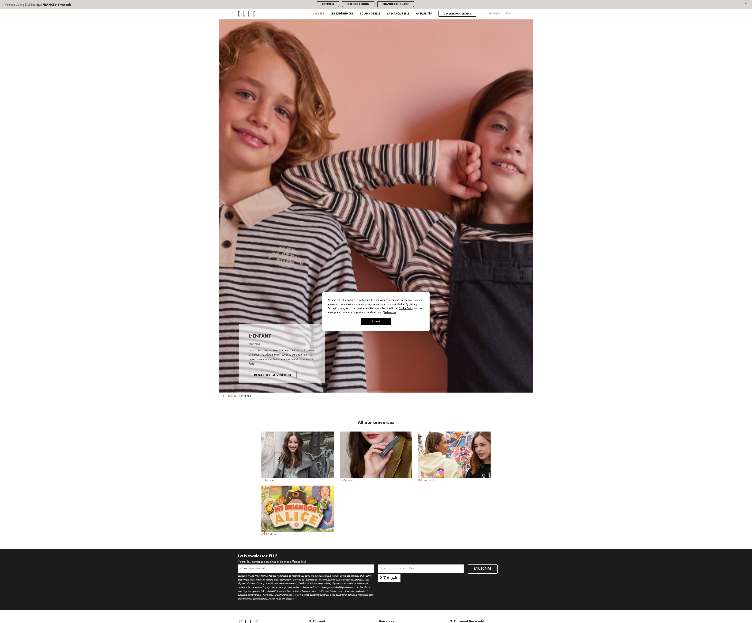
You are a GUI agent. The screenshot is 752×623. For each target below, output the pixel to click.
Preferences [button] (390, 312)
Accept (376, 321)
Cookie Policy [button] (406, 308)
